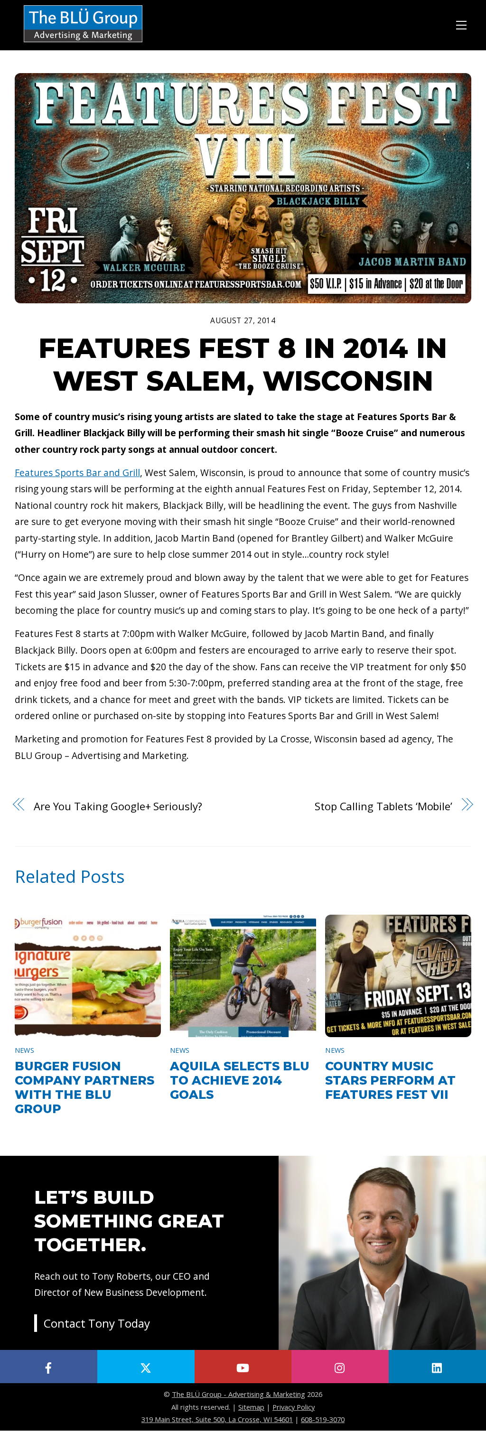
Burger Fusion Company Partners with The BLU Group (84, 1087)
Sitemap (251, 1407)
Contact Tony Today (97, 1323)
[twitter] (146, 1366)
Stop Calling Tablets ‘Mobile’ (383, 806)
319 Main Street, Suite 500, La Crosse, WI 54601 (217, 1419)
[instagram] (340, 1366)
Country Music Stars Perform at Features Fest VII (390, 1080)
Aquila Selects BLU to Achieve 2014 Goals (239, 1080)
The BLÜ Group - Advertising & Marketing (238, 1394)
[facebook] (48, 1366)
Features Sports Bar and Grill (77, 472)
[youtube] (243, 1366)
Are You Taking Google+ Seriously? (118, 806)
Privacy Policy (293, 1407)
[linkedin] (437, 1366)
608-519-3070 (323, 1419)
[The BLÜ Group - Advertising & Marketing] (83, 43)
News (24, 1050)
